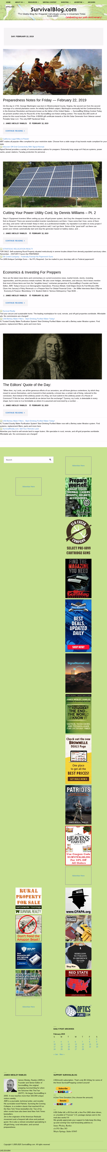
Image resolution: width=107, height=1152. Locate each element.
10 (54, 1044)
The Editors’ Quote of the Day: (27, 385)
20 (76, 1047)
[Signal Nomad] (78, 673)
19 (69, 1047)
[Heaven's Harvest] (78, 845)
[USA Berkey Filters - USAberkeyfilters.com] (29, 983)
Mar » (62, 1054)
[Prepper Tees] (78, 956)
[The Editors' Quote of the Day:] (52, 356)
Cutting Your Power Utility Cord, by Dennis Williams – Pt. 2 (49, 213)
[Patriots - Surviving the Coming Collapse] (78, 805)
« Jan (56, 1054)
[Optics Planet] (78, 1011)
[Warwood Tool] (78, 928)
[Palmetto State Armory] (78, 625)
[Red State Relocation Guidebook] (78, 983)
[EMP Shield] (29, 956)
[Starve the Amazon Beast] (29, 928)
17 (54, 1047)
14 (83, 1044)
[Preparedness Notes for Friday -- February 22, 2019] (52, 72)
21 (83, 1047)
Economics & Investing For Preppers (32, 272)
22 (90, 1047)
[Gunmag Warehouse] (78, 578)
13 (76, 1044)
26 (69, 1049)
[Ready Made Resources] (78, 497)
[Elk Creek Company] (78, 537)
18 (62, 1047)
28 (83, 1049)
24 (54, 1049)
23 (97, 1047)
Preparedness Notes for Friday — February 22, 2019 (44, 100)
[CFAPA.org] (78, 901)
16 (97, 1044)
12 (69, 1044)
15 (90, 1044)
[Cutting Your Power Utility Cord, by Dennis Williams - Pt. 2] (52, 184)
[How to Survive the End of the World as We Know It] (78, 713)
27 (76, 1049)
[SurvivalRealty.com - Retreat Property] (29, 901)
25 (62, 1049)
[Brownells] (78, 759)
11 (61, 1044)
